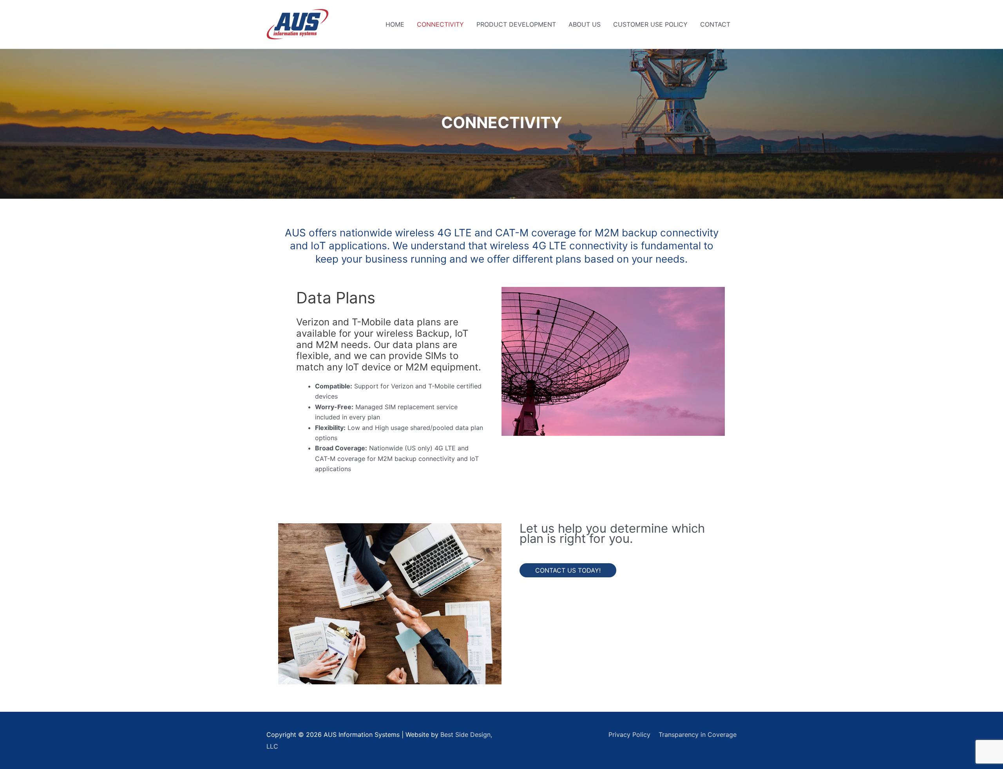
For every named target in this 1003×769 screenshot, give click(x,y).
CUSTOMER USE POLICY (650, 24)
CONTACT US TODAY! (568, 570)
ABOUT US (584, 24)
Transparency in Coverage (698, 734)
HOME (395, 24)
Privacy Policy (629, 734)
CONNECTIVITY (440, 24)
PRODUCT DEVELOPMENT (516, 24)
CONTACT (715, 24)
